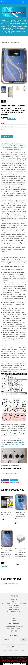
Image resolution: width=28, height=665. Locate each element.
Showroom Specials (14, 607)
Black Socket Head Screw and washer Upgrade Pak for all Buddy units (12, 444)
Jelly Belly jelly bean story (14, 614)
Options (3, 123)
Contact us (14, 616)
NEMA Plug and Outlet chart (14, 611)
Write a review (14, 473)
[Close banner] (26, 661)
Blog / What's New (14, 609)
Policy (14, 618)
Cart (25, 2)
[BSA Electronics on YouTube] (16, 632)
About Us (14, 620)
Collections (14, 599)
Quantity (3, 130)
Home (2, 38)
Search (14, 601)
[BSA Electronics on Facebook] (12, 632)
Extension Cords (14, 435)
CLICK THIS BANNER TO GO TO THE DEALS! (14, 663)
